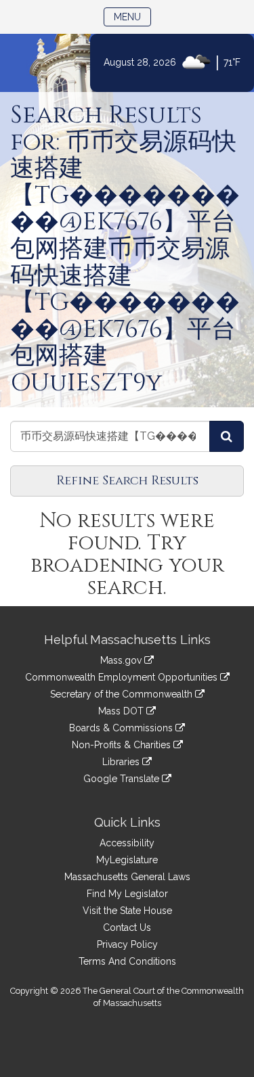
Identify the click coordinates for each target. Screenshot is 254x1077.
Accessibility (127, 843)
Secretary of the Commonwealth (122, 694)
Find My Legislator (127, 893)
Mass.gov (122, 660)
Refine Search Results (127, 480)
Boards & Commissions (122, 728)
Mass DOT (122, 711)
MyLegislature (127, 859)
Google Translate (122, 778)
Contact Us (127, 927)
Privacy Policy (127, 944)
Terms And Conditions (127, 961)
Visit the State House (127, 910)
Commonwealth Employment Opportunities (122, 677)
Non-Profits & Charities (122, 744)
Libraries (122, 761)
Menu (132, 16)
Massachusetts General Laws (127, 876)
